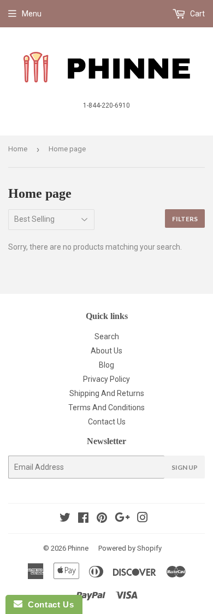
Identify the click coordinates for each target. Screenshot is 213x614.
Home (17, 149)
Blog (106, 365)
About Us (106, 350)
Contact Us (107, 421)
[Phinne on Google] (122, 519)
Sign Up (184, 467)
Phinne (78, 548)
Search (106, 336)
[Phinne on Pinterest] (102, 519)
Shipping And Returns (106, 393)
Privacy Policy (106, 379)
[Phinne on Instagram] (142, 519)
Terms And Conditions (106, 407)
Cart (196, 13)
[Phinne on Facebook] (83, 519)
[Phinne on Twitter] (65, 519)
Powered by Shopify (130, 548)
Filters (185, 219)
